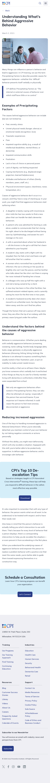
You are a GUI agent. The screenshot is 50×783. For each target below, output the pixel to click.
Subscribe (8, 748)
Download (25, 498)
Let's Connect (25, 594)
